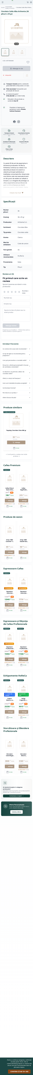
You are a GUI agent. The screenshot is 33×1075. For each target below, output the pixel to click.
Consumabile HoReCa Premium (9, 7)
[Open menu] (2, 2)
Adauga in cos (18, 68)
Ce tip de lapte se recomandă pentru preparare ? (14, 354)
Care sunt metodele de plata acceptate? (15, 383)
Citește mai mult (16, 193)
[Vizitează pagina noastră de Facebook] (14, 121)
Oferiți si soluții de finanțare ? (12, 378)
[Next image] (29, 31)
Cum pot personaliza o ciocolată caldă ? (15, 360)
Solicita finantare (15, 111)
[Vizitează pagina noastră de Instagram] (18, 121)
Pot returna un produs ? (10, 393)
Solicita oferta (16, 812)
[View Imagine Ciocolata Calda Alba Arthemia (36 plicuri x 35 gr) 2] (13, 52)
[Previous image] (4, 31)
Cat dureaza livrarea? (9, 388)
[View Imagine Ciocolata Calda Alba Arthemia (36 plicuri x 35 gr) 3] (22, 52)
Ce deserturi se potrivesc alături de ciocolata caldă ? (13, 372)
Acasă (2, 7)
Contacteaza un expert (15, 796)
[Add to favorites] (28, 62)
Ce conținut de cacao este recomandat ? (15, 349)
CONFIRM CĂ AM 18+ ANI (19, 1072)
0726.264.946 (15, 96)
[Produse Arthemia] (27, 75)
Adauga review (11, 326)
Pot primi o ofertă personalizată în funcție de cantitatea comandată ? (15, 366)
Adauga (17, 442)
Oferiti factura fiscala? (9, 397)
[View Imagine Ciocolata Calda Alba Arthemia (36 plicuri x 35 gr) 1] (5, 52)
